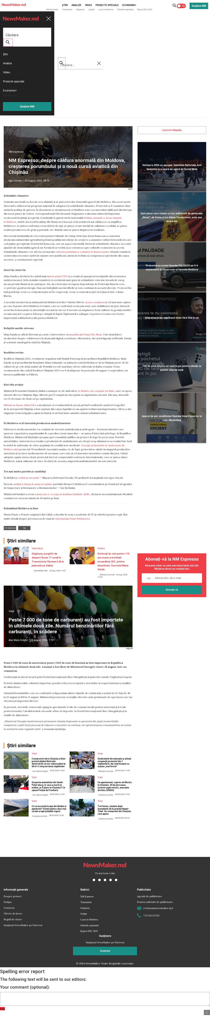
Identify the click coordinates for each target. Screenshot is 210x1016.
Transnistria (67, 9)
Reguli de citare (13, 919)
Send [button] (2, 1008)
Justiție (91, 9)
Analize (76, 5)
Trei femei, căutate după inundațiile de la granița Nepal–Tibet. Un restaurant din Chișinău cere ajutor (114, 810)
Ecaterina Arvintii (105, 795)
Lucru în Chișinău (172, 130)
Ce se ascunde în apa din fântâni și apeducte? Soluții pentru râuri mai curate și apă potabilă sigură (49, 809)
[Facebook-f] (94, 880)
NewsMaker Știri (41, 571)
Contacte (9, 907)
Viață (11, 611)
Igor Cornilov (15, 180)
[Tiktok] (110, 880)
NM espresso (16, 151)
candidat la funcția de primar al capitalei (32, 484)
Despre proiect (13, 896)
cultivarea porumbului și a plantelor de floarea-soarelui (82, 251)
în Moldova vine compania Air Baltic (96, 390)
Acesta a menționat (94, 302)
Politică (101, 548)
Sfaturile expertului (125, 9)
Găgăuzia (80, 9)
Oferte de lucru (13, 913)
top (24, 528)
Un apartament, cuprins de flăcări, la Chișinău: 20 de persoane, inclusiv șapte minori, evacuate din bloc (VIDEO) (115, 786)
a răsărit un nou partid (28, 477)
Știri (65, 5)
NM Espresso (52, 9)
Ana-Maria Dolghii (18, 640)
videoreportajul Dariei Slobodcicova (72, 518)
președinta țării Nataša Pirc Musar (85, 334)
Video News (37, 548)
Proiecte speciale (107, 5)
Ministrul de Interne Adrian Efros (20, 405)
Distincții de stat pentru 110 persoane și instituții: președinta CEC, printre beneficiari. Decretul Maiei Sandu (113, 561)
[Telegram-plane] (116, 880)
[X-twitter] (99, 880)
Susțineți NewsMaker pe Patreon (23, 925)
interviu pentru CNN (57, 276)
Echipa (8, 901)
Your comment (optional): (25, 987)
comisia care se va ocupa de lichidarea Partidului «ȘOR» (62, 494)
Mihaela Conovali (107, 575)
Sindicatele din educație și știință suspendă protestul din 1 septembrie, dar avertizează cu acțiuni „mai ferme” (114, 762)
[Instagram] (105, 880)
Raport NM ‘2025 (144, 9)
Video (88, 5)
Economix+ (129, 5)
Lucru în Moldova (105, 9)
